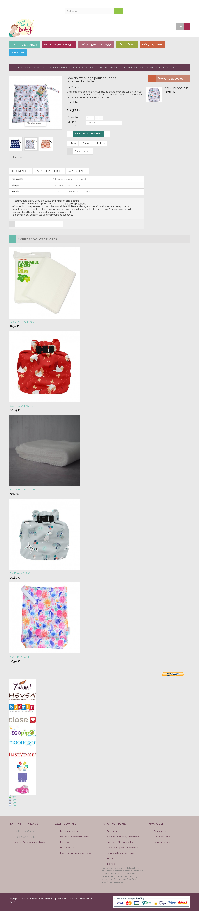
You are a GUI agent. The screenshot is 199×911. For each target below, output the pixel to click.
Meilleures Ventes (162, 836)
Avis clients (77, 171)
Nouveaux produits (163, 842)
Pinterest (101, 143)
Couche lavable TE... (177, 88)
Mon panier (179, 11)
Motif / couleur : (73, 124)
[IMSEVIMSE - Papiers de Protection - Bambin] (44, 283)
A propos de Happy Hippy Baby (123, 836)
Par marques (160, 831)
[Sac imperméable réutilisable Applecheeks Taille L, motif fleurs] (44, 618)
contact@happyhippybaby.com (31, 842)
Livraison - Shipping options (121, 842)
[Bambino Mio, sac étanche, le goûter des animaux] (44, 534)
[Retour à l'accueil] (11, 67)
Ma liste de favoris (171, 11)
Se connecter (186, 11)
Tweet (73, 143)
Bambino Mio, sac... (20, 573)
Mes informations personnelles (75, 853)
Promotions (113, 831)
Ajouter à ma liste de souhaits (107, 134)
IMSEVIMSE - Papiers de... (23, 322)
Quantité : (73, 117)
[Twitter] (171, 853)
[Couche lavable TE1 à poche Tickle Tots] (154, 94)
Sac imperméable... (20, 657)
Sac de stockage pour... (24, 406)
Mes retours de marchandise (74, 836)
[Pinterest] (181, 853)
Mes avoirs (65, 842)
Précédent (10, 141)
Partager (86, 143)
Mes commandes (69, 831)
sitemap (111, 864)
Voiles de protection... (23, 489)
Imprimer (17, 157)
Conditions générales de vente (122, 847)
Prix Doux (111, 858)
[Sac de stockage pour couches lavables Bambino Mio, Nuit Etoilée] (44, 366)
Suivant (60, 141)
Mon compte (163, 11)
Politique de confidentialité (120, 853)
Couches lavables (31, 67)
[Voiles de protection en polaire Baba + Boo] (44, 450)
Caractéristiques (49, 171)
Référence (73, 87)
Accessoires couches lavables (71, 67)
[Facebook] (160, 853)
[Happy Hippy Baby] (30, 28)
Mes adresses (67, 847)
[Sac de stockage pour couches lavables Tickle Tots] (15, 144)
